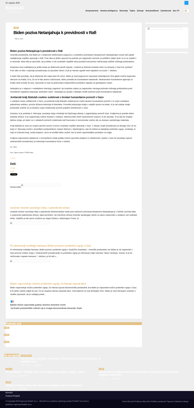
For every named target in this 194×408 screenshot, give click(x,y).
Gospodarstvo (92, 11)
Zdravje (140, 11)
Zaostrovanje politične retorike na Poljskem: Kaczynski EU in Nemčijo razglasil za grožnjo (55, 330)
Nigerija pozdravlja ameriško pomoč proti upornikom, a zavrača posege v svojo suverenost (56, 344)
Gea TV (176, 11)
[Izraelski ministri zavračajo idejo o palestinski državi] (40, 195)
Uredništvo (37, 365)
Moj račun (147, 401)
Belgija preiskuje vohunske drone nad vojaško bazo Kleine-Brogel (42, 337)
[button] (182, 11)
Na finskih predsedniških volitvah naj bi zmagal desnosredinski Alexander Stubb (46, 308)
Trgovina (170, 401)
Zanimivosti (166, 11)
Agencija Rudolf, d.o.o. (23, 404)
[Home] (83, 11)
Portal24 (12, 158)
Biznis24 (15, 7)
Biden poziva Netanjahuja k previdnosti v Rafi (54, 32)
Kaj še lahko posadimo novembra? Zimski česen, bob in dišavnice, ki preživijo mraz (61, 360)
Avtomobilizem (152, 11)
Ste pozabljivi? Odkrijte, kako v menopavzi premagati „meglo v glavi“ (45, 371)
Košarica (138, 401)
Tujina (132, 11)
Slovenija (123, 11)
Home (124, 401)
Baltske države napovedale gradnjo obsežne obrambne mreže (38, 305)
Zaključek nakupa (181, 401)
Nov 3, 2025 (26, 365)
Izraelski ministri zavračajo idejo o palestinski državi (40, 207)
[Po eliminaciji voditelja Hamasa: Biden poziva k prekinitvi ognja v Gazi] (29, 233)
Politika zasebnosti (158, 401)
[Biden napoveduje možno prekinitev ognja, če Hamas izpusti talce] (29, 271)
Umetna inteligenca (109, 11)
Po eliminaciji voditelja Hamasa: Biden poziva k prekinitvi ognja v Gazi (50, 245)
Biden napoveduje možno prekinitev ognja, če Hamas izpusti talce (48, 283)
